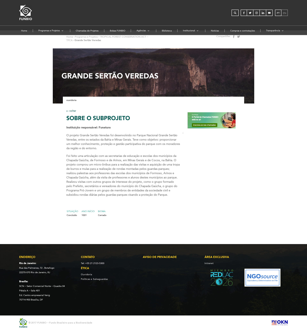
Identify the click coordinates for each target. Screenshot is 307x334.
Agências (141, 30)
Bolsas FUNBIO (117, 30)
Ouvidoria (71, 100)
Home (24, 30)
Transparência (273, 30)
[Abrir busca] (235, 13)
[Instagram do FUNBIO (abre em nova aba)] (256, 13)
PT (278, 13)
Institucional (189, 30)
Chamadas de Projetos (87, 30)
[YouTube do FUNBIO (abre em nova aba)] (269, 13)
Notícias (215, 30)
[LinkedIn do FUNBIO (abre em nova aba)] (263, 13)
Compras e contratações (242, 30)
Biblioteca (167, 30)
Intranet (209, 263)
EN (284, 13)
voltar (72, 110)
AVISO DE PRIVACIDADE (160, 257)
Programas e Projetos (49, 30)
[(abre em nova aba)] (219, 278)
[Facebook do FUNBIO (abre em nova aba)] (244, 13)
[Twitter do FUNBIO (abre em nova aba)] (250, 13)
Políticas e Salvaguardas (94, 279)
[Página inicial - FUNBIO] (34, 13)
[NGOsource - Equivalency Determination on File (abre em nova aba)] (262, 278)
